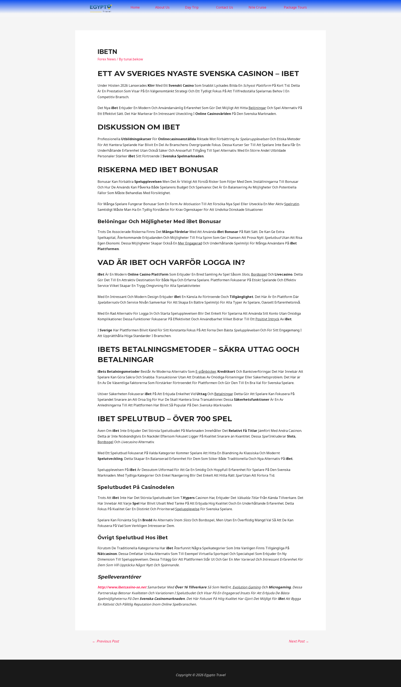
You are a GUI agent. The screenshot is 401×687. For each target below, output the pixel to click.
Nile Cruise (257, 7)
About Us (162, 7)
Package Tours (295, 7)
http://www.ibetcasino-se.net (122, 587)
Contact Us (224, 7)
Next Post (299, 641)
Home (135, 7)
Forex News (107, 59)
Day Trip (192, 7)
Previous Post (105, 641)
